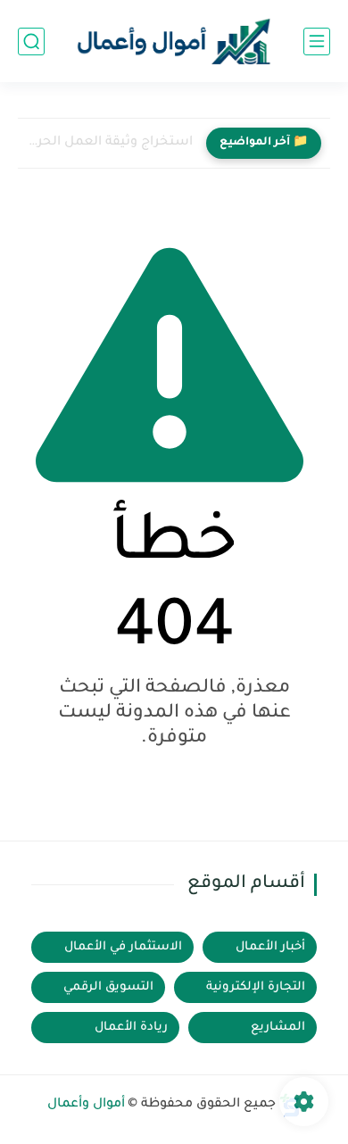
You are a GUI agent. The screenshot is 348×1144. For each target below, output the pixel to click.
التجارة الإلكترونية (255, 987)
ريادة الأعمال (131, 1027)
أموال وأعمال (86, 1105)
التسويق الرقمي (108, 987)
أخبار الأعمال (270, 947)
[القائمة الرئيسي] (316, 41)
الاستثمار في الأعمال (123, 947)
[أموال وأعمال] (174, 41)
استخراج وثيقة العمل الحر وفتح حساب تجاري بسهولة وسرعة (110, 143)
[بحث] (31, 41)
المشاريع (278, 1027)
